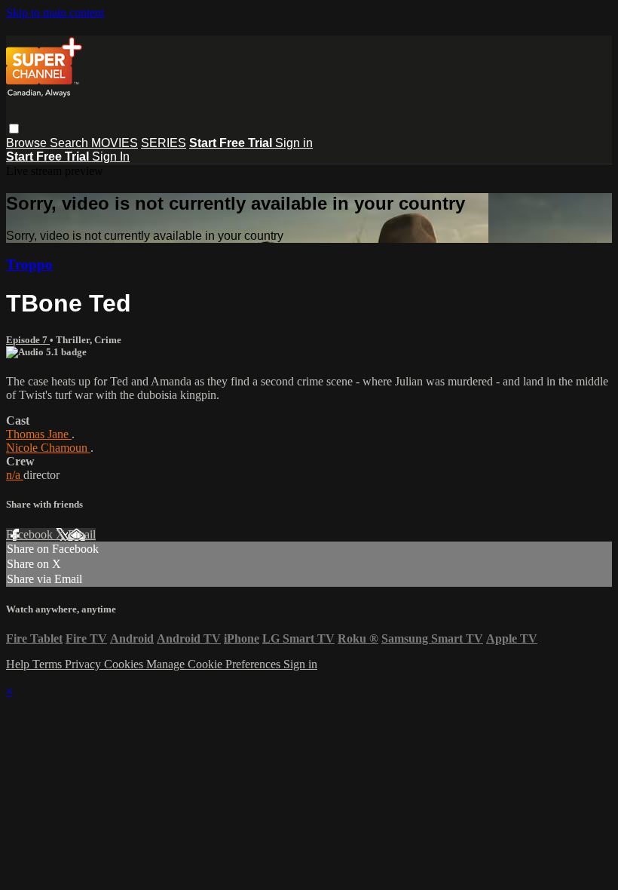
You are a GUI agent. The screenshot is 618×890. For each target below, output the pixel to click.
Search (70, 143)
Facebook (31, 534)
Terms (48, 664)
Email (82, 534)
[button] (14, 129)
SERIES (163, 143)
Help (19, 664)
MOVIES (114, 143)
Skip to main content (55, 12)
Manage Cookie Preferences (214, 664)
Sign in (294, 143)
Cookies (125, 664)
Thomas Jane (39, 434)
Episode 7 (28, 339)
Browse (28, 143)
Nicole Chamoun (48, 447)
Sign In (111, 156)
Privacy (84, 664)
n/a (14, 474)
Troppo (29, 264)
